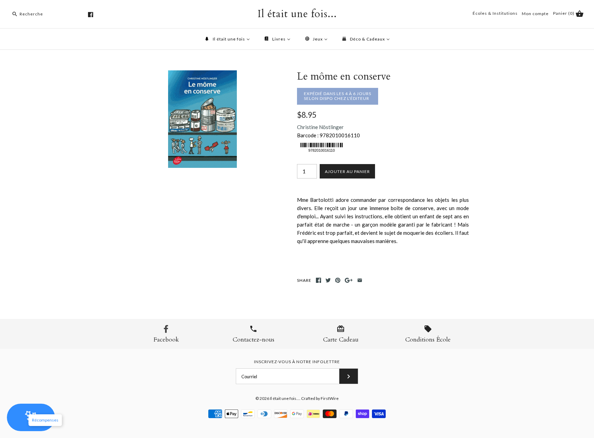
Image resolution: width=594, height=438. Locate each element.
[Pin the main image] (337, 280)
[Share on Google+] (349, 280)
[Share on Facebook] (318, 280)
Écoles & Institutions (495, 13)
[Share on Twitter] (328, 280)
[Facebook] (90, 14)
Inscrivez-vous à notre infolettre (297, 361)
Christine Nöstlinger (320, 127)
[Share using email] (359, 280)
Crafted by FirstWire (320, 398)
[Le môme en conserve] (202, 74)
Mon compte (535, 13)
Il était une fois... (284, 398)
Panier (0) (564, 13)
